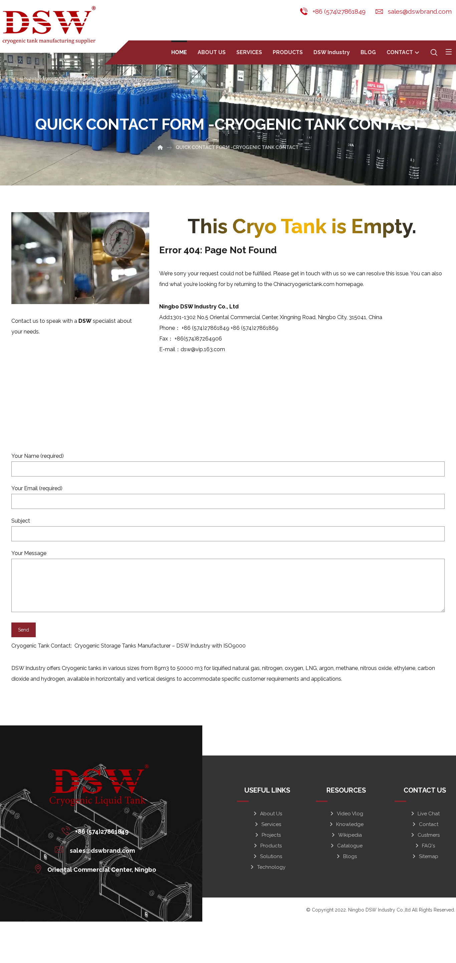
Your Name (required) (37, 456)
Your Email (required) (36, 488)
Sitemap (428, 856)
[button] (448, 51)
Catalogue (350, 846)
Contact (428, 824)
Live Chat (429, 814)
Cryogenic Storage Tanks (106, 646)
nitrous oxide (376, 668)
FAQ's (428, 846)
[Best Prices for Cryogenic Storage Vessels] (50, 25)
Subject (20, 521)
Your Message (28, 553)
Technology (271, 867)
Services (271, 824)
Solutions (271, 856)
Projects (271, 835)
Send (23, 630)
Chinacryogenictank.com (303, 284)
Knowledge (350, 824)
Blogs (350, 856)
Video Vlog (350, 814)
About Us (271, 814)
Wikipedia (350, 835)
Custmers (429, 835)
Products (271, 846)
